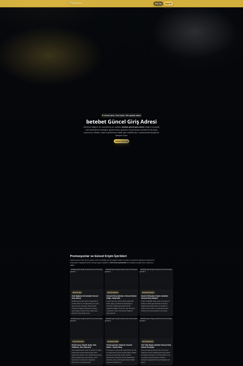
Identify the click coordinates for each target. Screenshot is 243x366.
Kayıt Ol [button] (168, 4)
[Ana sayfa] (77, 3)
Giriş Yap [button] (158, 4)
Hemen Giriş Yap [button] (121, 141)
